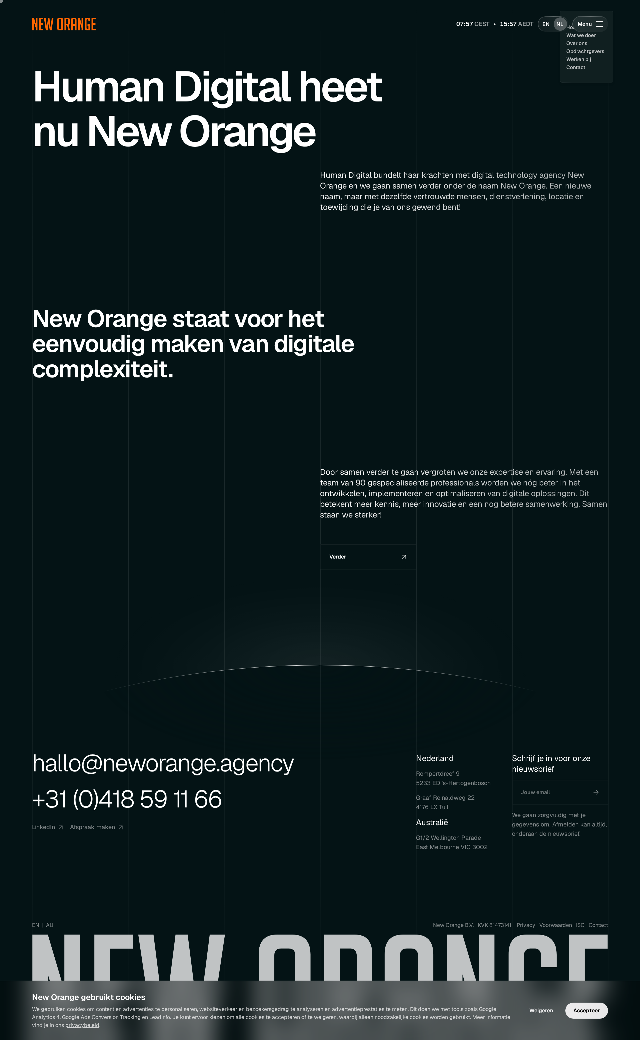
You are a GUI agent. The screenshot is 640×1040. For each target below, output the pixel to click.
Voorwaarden (555, 925)
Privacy (526, 925)
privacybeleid (82, 1025)
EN (35, 925)
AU (49, 925)
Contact (598, 925)
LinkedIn (43, 827)
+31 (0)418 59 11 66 (127, 798)
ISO (580, 925)
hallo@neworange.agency (163, 763)
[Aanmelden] (596, 792)
